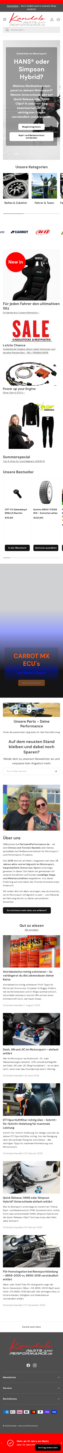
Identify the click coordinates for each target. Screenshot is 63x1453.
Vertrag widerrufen (48, 1447)
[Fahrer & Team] (44, 186)
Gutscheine (12, 6)
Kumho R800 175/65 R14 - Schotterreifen (45, 511)
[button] (58, 19)
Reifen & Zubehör (15, 203)
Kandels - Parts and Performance (24, 1426)
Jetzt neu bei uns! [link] (31, 682)
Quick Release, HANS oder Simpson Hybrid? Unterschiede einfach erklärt (27, 1199)
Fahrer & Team (44, 203)
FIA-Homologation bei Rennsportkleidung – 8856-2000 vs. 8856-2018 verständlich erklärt (30, 1275)
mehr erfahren (31, 137)
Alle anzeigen (32, 929)
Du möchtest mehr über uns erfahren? (27, 910)
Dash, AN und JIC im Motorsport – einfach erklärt (31, 1051)
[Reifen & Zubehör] (15, 186)
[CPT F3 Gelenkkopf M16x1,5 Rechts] (17, 492)
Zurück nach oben (31, 1326)
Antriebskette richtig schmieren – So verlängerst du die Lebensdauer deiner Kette (28, 975)
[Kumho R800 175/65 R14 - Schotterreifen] (45, 492)
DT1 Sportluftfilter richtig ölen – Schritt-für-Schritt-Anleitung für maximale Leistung (30, 1124)
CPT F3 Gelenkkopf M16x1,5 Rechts (16, 511)
